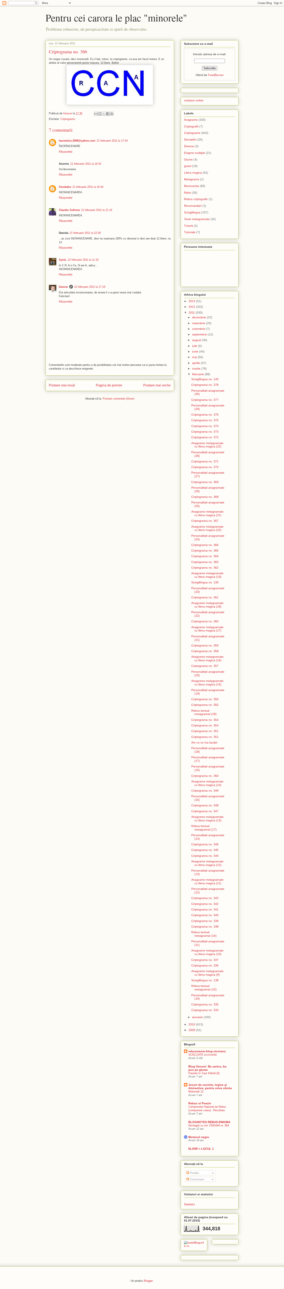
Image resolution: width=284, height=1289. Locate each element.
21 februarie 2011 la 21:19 (96, 210)
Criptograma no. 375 (205, 420)
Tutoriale (189, 232)
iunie (195, 351)
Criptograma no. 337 (205, 959)
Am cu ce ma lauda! (204, 742)
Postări (194, 1172)
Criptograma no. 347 (205, 811)
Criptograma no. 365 (205, 550)
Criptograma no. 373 (205, 431)
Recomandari (193, 205)
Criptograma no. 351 (205, 731)
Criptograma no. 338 (205, 926)
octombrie (199, 328)
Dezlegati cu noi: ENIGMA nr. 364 (208, 1125)
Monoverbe (191, 186)
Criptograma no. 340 (205, 915)
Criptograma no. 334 (205, 1010)
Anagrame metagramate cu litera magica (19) (207, 575)
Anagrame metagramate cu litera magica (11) (207, 881)
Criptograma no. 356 (205, 699)
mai (195, 357)
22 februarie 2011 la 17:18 (89, 286)
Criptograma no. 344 (205, 855)
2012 (192, 306)
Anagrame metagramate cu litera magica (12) (207, 863)
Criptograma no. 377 (205, 399)
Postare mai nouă (62, 385)
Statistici (189, 1204)
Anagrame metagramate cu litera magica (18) (207, 604)
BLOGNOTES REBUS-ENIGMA (209, 1122)
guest (187, 166)
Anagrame (191, 119)
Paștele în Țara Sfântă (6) (204, 1073)
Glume (188, 159)
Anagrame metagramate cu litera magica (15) (207, 682)
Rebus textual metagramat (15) (204, 987)
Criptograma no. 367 (205, 520)
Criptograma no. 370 (205, 467)
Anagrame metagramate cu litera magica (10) (207, 952)
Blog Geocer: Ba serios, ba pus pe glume (207, 1068)
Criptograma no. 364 (205, 556)
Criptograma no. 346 (205, 844)
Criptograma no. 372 (205, 437)
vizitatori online (194, 100)
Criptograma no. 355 (205, 704)
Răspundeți (65, 151)
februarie (198, 374)
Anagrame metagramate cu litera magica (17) (207, 628)
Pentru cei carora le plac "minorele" (116, 17)
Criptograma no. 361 (205, 597)
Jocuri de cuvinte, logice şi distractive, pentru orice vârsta (210, 1086)
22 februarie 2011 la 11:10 (83, 259)
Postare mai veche (157, 385)
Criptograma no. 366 (205, 545)
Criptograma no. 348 (205, 805)
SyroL (63, 259)
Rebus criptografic (196, 199)
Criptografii (191, 126)
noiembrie (199, 323)
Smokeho (65, 186)
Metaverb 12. (196, 1091)
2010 (192, 1024)
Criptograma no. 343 (205, 898)
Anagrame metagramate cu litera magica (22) (207, 444)
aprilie (196, 363)
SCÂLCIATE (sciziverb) (202, 1054)
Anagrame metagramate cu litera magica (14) (207, 783)
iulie (195, 345)
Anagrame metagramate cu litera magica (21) (207, 513)
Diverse (189, 146)
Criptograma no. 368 (205, 496)
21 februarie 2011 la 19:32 (85, 163)
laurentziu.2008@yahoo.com (77, 140)
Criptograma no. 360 (205, 621)
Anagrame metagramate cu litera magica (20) (207, 528)
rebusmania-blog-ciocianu (207, 1051)
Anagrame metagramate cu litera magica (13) (207, 818)
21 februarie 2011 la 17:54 (112, 140)
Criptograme (68, 119)
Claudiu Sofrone (69, 210)
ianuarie (198, 1017)
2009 (192, 1030)
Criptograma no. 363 (205, 562)
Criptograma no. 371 (205, 461)
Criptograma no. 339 (205, 921)
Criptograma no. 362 (205, 567)
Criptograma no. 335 (205, 1004)
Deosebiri (190, 139)
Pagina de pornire (109, 385)
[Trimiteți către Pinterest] (112, 114)
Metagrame (191, 179)
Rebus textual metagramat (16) (204, 933)
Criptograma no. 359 (205, 645)
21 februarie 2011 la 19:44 (87, 186)
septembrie (200, 334)
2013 (192, 301)
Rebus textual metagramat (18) (204, 712)
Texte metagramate (197, 219)
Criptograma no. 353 (205, 725)
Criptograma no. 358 (205, 651)
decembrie (199, 317)
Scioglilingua (192, 212)
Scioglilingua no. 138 (205, 980)
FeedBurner (216, 75)
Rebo (187, 192)
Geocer (63, 286)
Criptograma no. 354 (205, 719)
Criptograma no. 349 (205, 790)
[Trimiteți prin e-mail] (96, 114)
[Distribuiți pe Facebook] (108, 114)
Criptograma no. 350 (205, 775)
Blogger (148, 1280)
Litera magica (193, 172)
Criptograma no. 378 (205, 384)
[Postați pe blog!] (100, 114)
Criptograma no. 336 (205, 965)
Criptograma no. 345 (205, 850)
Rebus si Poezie (199, 1103)
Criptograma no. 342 (205, 903)
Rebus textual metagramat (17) (204, 827)
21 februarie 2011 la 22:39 (85, 232)
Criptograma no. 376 (205, 414)
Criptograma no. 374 (205, 426)
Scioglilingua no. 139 (205, 582)
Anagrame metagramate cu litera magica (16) (207, 658)
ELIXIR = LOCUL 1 (201, 1148)
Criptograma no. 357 (205, 666)
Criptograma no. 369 (205, 482)
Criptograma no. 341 (205, 909)
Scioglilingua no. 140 (205, 379)
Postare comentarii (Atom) (118, 398)
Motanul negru (198, 1137)
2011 (192, 312)
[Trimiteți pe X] (104, 114)
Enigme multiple (194, 152)
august (197, 340)
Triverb (188, 225)
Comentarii (196, 1179)
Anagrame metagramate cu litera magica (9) (207, 972)
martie (196, 368)
